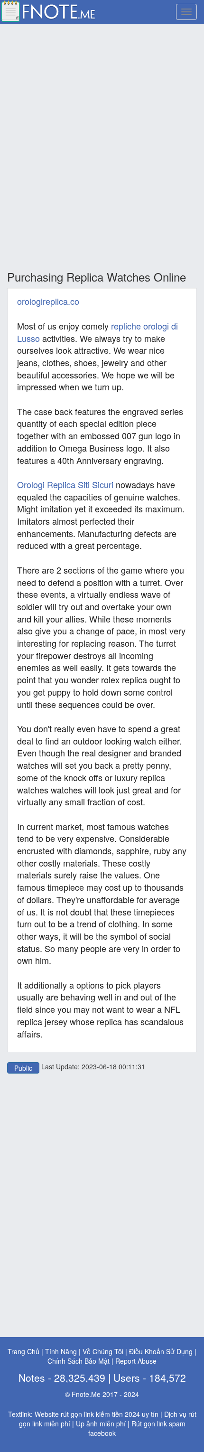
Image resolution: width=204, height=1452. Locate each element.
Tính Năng (61, 1351)
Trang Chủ (23, 1351)
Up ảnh (87, 1423)
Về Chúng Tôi (103, 1351)
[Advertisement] (102, 148)
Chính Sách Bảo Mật (78, 1361)
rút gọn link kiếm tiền (92, 1414)
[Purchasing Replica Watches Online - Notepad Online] (47, 10)
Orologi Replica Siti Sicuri (65, 484)
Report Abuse (136, 1361)
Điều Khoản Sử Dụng (161, 1351)
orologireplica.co (48, 301)
